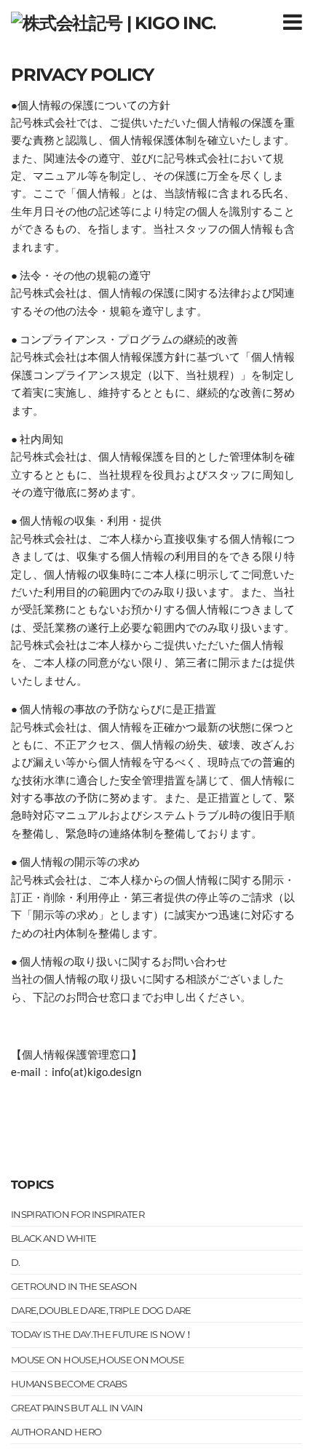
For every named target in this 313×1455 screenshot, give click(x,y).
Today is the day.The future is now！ (102, 1334)
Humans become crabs (69, 1384)
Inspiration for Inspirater (77, 1214)
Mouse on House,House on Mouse (97, 1360)
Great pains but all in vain (77, 1408)
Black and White (53, 1238)
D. (15, 1262)
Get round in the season (74, 1286)
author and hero (56, 1432)
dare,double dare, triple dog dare (101, 1310)
